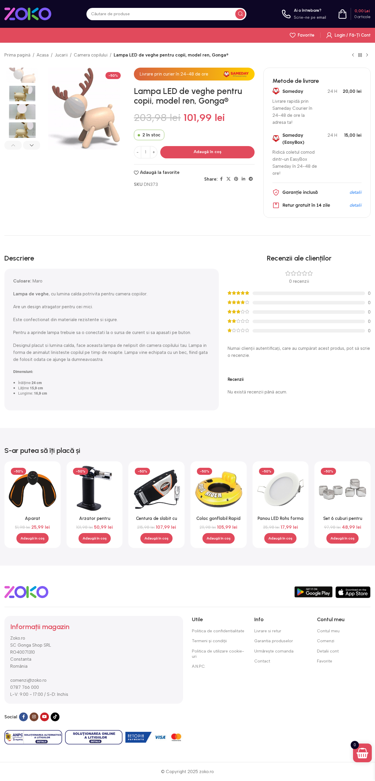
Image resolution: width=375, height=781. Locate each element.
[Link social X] (228, 179)
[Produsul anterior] (353, 55)
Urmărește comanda (274, 651)
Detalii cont (328, 651)
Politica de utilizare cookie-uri (218, 654)
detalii (356, 192)
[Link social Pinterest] (236, 179)
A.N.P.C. (198, 666)
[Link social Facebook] (221, 179)
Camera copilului (91, 55)
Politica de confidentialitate (218, 630)
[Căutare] (240, 14)
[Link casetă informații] (304, 13)
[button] (13, 145)
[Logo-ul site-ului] (27, 13)
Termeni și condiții (209, 640)
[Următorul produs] (367, 55)
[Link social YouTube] (44, 717)
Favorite (324, 661)
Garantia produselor (273, 640)
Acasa (43, 55)
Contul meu (328, 630)
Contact (262, 661)
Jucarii (61, 55)
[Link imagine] (26, 591)
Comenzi (325, 640)
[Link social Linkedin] (243, 179)
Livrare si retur (267, 630)
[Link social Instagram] (34, 717)
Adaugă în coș (207, 151)
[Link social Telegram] (251, 179)
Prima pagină (17, 55)
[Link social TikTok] (55, 717)
